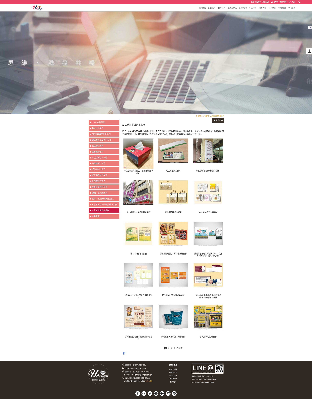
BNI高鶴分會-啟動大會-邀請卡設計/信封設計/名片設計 (208, 296)
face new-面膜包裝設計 (208, 212)
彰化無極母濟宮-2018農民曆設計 (173, 254)
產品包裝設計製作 (99, 157)
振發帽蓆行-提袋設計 (173, 212)
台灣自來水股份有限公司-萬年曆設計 (138, 296)
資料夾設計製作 (98, 169)
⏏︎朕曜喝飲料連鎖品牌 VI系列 (104, 204)
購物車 (276, 2)
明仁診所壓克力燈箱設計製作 (208, 171)
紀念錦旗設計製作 (99, 175)
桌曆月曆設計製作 (99, 187)
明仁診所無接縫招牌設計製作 (138, 212)
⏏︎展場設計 (96, 216)
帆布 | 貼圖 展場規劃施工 (103, 198)
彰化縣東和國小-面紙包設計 (173, 295)
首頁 (199, 116)
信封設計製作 (97, 151)
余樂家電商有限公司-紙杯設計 (173, 337)
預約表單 (148, 381)
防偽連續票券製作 (173, 171)
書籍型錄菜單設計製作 (101, 140)
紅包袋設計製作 (98, 181)
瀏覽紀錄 (265, 2)
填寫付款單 (284, 2)
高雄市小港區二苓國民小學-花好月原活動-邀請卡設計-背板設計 (208, 255)
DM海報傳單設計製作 (101, 134)
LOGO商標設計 (98, 122)
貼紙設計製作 (97, 145)
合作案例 (205, 116)
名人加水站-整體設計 (208, 337)
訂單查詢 (292, 2)
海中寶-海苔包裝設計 (138, 254)
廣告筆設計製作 (98, 163)
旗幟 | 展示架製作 (99, 192)
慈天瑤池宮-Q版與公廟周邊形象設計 (138, 338)
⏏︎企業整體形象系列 (217, 116)
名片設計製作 (97, 128)
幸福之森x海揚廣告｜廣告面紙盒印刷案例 (138, 172)
